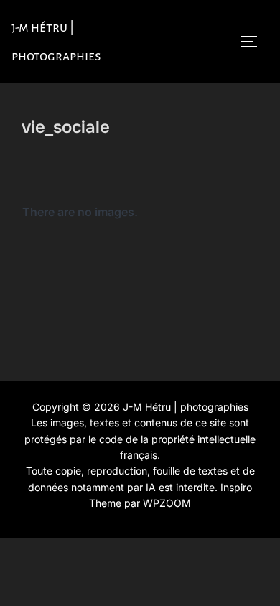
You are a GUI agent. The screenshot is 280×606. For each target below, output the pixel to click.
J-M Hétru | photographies (56, 41)
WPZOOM (167, 503)
